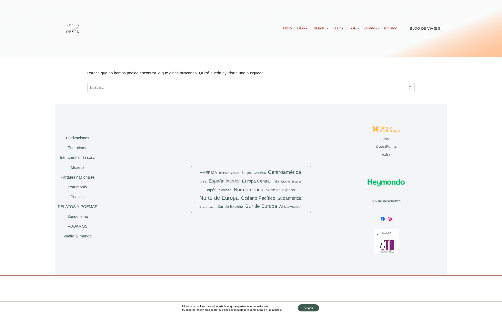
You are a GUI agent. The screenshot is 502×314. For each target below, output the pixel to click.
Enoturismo (77, 148)
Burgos (247, 172)
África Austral (290, 206)
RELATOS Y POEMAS (77, 206)
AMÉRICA (208, 173)
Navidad (225, 190)
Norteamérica (248, 189)
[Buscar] (410, 87)
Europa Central (256, 181)
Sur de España (230, 206)
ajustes (276, 309)
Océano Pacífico (258, 198)
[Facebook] (382, 218)
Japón (211, 190)
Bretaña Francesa (229, 173)
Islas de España (291, 181)
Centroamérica (284, 172)
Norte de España (280, 190)
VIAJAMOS (77, 226)
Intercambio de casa (77, 157)
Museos (78, 167)
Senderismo (77, 216)
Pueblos (78, 197)
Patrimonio (77, 187)
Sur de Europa (261, 206)
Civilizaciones (77, 138)
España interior (224, 180)
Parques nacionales (78, 177)
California (260, 172)
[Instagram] (389, 218)
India (276, 181)
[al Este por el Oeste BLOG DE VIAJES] (71, 28)
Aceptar (308, 307)
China (203, 181)
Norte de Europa (219, 198)
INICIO (287, 28)
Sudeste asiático (207, 207)
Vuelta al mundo (78, 236)
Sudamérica (289, 198)
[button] (309, 28)
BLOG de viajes (425, 28)
